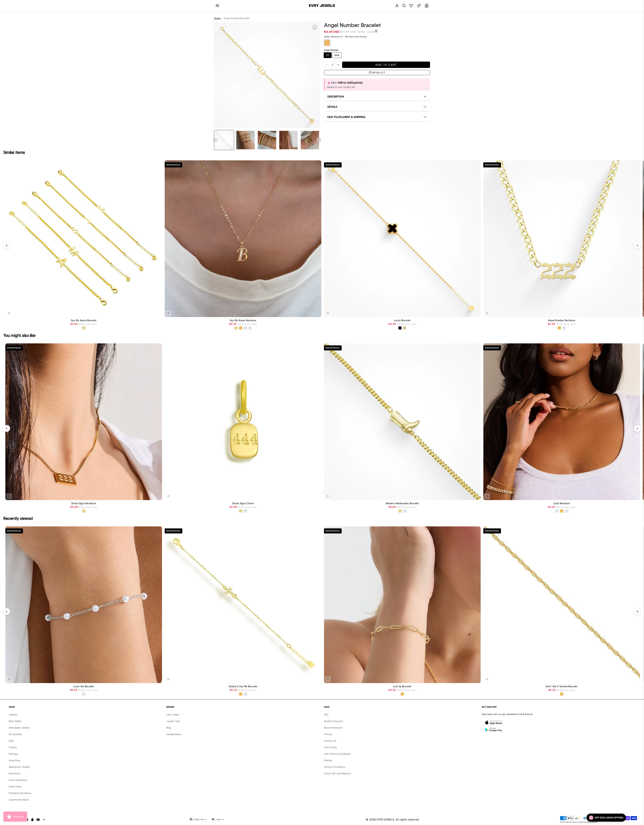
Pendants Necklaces (20, 793)
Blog (168, 727)
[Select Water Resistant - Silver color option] (245, 328)
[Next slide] (319, 140)
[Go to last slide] (215, 140)
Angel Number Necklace (561, 320)
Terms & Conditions (334, 766)
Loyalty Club (173, 721)
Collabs (13, 747)
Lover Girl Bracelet (83, 686)
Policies (328, 760)
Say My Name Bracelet (83, 320)
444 (336, 55)
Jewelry (13, 714)
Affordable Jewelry (19, 727)
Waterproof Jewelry (19, 766)
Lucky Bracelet (402, 320)
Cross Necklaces (18, 780)
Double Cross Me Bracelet (243, 686)
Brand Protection (333, 727)
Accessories (15, 734)
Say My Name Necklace (243, 320)
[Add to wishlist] (9, 313)
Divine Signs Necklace (83, 503)
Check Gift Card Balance (337, 773)
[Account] (397, 5)
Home (217, 18)
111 (327, 55)
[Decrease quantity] (326, 65)
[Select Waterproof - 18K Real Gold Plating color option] (241, 328)
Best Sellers (15, 721)
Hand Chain (15, 786)
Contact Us (330, 740)
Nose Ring (14, 760)
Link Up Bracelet (402, 686)
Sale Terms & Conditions (337, 753)
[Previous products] (6, 245)
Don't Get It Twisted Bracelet (561, 686)
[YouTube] (38, 819)
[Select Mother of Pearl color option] (405, 328)
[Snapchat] (32, 819)
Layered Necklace (19, 799)
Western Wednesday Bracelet (402, 503)
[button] (217, 5)
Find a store (330, 747)
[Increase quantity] (338, 65)
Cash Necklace (561, 503)
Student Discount (333, 721)
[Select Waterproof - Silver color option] (250, 328)
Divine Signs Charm (243, 503)
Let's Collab (172, 714)
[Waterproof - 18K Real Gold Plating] (327, 43)
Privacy (328, 734)
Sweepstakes (173, 734)
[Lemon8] (44, 819)
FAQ (326, 714)
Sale (11, 740)
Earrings (13, 753)
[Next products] (637, 245)
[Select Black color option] (400, 328)
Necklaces (14, 773)
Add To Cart (151, 313)
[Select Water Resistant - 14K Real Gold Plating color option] (84, 328)
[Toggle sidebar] (419, 6)
